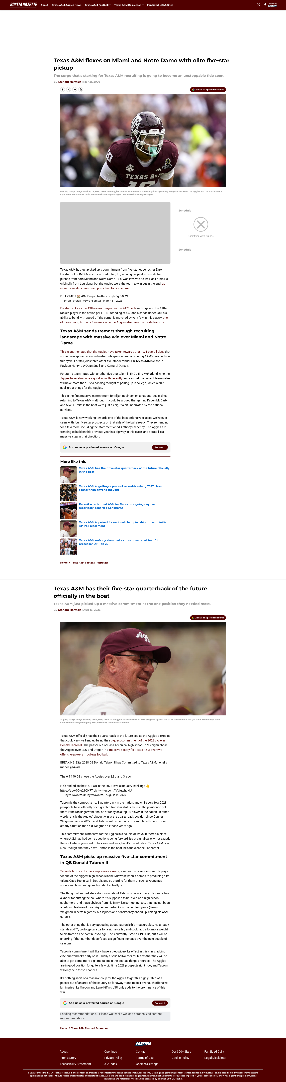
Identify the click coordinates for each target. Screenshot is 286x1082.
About (44, 5)
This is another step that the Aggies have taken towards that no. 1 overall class (112, 351)
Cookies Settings (147, 1064)
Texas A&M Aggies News (66, 5)
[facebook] (265, 4)
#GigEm (86, 296)
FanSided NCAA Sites (160, 5)
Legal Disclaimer (215, 1057)
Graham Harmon (69, 81)
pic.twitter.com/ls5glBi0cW (110, 296)
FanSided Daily (214, 1051)
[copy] (80, 89)
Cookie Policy (180, 1057)
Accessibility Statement (75, 1064)
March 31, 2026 (112, 300)
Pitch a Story (68, 1057)
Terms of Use (145, 1057)
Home (64, 562)
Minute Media (42, 1072)
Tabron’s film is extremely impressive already (90, 871)
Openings (110, 1051)
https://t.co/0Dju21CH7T (76, 790)
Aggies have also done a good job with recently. (91, 378)
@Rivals (75, 767)
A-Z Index (110, 1064)
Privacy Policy (113, 1057)
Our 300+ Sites (181, 1051)
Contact (141, 1051)
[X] (258, 4)
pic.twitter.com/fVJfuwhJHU (113, 790)
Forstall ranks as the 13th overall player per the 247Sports (98, 308)
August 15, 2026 (116, 795)
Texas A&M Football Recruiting (90, 562)
